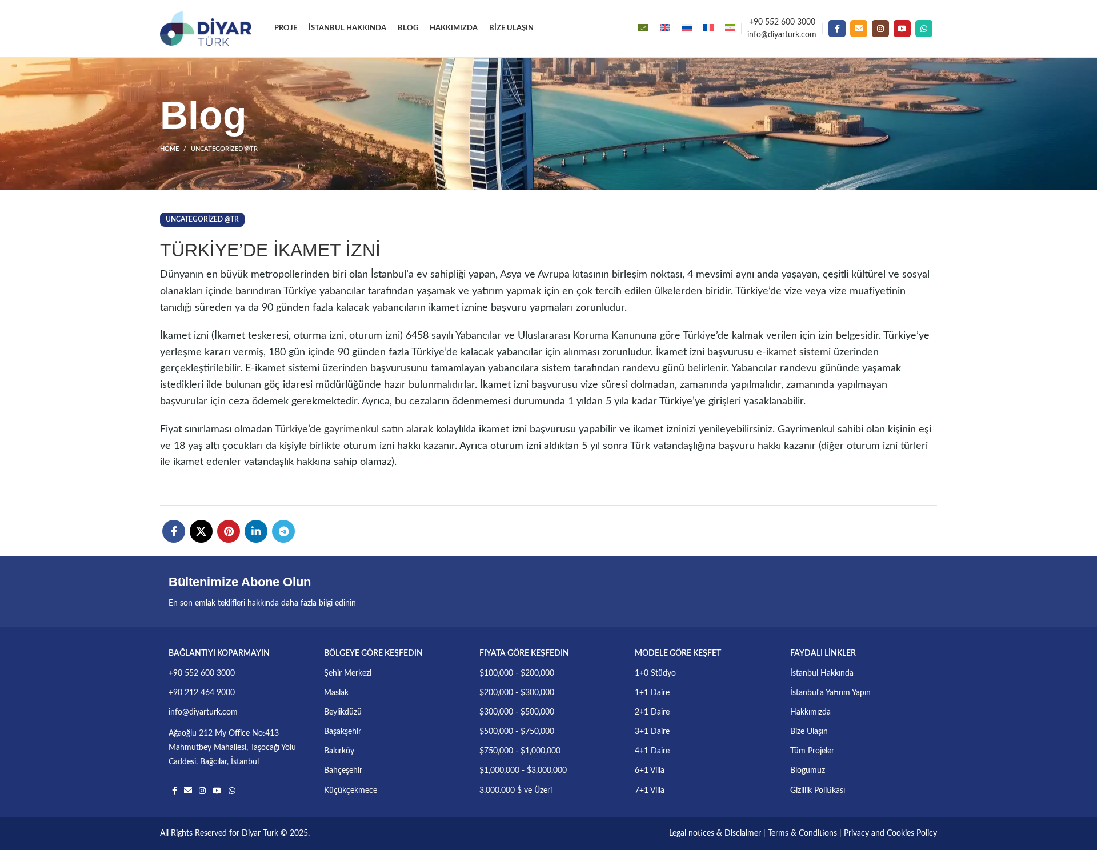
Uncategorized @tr (224, 149)
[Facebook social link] (837, 28)
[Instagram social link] (880, 28)
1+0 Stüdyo (655, 673)
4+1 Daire (652, 751)
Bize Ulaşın (809, 732)
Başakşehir (342, 732)
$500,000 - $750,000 (516, 732)
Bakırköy (339, 751)
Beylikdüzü (343, 712)
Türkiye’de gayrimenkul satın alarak (354, 429)
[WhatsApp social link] (923, 28)
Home (169, 149)
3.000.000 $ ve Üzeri (515, 791)
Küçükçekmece (350, 791)
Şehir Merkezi (347, 673)
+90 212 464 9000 (202, 693)
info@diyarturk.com (781, 35)
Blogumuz (807, 771)
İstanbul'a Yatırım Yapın (830, 693)
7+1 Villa (649, 791)
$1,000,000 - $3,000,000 (523, 771)
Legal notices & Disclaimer (715, 833)
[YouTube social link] (902, 28)
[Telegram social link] (283, 531)
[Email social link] (858, 28)
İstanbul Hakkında (822, 673)
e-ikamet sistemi (793, 352)
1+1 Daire (652, 693)
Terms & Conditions (802, 833)
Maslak (336, 693)
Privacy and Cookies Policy (890, 833)
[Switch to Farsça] (730, 28)
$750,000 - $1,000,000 (519, 751)
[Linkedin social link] (256, 531)
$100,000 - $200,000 (516, 673)
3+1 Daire (652, 732)
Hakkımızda (810, 712)
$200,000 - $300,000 (516, 693)
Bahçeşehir (343, 771)
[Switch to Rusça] (687, 28)
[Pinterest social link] (228, 531)
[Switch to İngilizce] (665, 28)
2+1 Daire (652, 712)
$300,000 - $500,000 (516, 712)
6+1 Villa (649, 771)
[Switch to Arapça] (643, 28)
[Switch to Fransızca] (708, 28)
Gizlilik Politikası (817, 791)
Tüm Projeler (812, 751)
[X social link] (201, 531)
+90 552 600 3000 (782, 22)
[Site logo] (205, 29)
